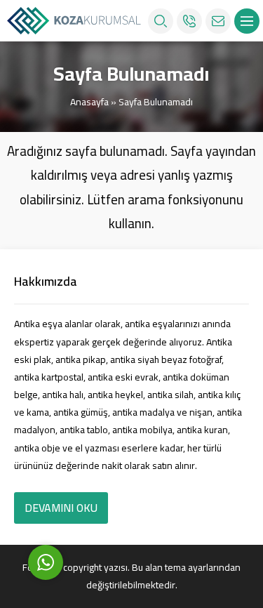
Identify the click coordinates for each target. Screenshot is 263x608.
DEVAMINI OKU (61, 507)
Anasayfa (89, 102)
